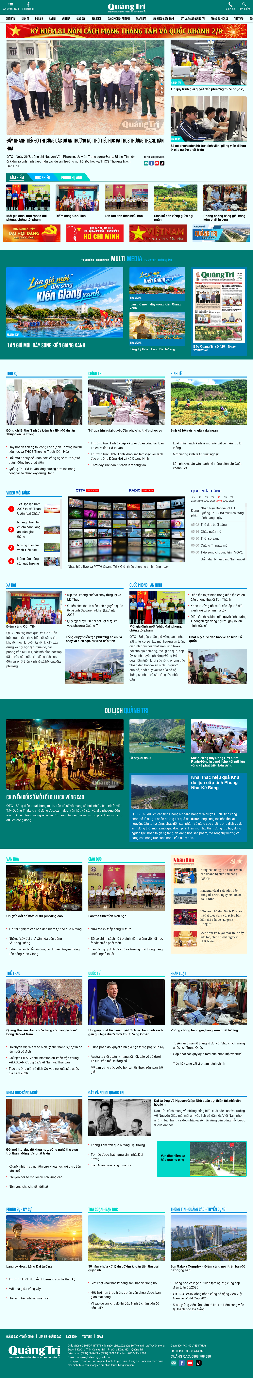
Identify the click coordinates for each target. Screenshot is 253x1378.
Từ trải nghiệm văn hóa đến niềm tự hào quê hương (45, 929)
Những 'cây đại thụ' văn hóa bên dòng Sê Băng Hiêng (35, 941)
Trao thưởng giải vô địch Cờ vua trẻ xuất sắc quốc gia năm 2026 (44, 1071)
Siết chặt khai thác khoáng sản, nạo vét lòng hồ (124, 1283)
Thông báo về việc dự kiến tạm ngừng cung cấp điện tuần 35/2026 (206, 1285)
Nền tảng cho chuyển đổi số (28, 1186)
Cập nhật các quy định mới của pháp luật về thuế (207, 1054)
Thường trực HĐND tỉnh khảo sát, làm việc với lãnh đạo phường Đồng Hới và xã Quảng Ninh (127, 456)
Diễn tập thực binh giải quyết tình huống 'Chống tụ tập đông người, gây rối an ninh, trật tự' (218, 621)
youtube (87, 1336)
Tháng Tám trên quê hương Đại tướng (118, 1145)
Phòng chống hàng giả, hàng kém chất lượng (224, 217)
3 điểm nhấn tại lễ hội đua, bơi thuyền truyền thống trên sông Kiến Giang (44, 951)
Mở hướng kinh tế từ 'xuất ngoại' (196, 454)
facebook (71, 1336)
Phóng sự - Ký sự (219, 18)
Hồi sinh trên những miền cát (29, 1298)
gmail (100, 1336)
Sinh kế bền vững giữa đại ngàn (194, 430)
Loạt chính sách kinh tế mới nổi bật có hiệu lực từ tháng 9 (207, 445)
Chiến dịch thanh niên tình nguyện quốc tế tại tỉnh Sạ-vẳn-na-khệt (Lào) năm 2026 (95, 610)
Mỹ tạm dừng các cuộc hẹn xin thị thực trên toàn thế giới (127, 1070)
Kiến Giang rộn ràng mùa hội (111, 1165)
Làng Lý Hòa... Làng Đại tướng (36, 345)
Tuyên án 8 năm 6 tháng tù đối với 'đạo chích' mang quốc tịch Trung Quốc (209, 1045)
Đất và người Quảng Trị (193, 18)
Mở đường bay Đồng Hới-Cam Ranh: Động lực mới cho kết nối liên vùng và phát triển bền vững (218, 761)
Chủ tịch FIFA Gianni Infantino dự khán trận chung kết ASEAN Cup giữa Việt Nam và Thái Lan (44, 1060)
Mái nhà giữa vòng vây (25, 1289)
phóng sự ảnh (165, 260)
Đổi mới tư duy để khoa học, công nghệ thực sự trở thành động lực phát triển (75, 140)
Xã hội (52, 18)
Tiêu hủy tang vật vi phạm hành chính (199, 1063)
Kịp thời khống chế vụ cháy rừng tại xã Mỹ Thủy (94, 597)
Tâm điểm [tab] (16, 177)
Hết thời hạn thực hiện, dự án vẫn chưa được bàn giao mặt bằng (126, 1295)
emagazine (150, 260)
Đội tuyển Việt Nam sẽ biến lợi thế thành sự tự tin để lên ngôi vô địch (45, 1049)
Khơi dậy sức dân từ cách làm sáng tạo (118, 465)
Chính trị (10, 18)
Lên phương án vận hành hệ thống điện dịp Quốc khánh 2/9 (207, 466)
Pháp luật (141, 18)
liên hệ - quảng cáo (50, 1336)
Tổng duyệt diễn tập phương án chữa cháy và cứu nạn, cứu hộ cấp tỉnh (94, 639)
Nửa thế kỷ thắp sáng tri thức (111, 929)
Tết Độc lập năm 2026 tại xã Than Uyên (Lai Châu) (29, 508)
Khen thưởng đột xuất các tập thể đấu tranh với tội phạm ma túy (217, 608)
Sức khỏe (96, 18)
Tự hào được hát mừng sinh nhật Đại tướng (117, 1157)
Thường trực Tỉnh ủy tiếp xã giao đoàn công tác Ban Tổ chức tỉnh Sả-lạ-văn (127, 445)
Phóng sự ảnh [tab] (71, 177)
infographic (102, 260)
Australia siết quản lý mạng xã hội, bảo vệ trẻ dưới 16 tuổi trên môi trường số (126, 1059)
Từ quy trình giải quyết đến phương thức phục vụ (208, 89)
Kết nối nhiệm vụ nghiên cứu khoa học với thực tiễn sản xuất (45, 1169)
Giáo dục (81, 18)
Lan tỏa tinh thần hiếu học (124, 216)
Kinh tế (25, 18)
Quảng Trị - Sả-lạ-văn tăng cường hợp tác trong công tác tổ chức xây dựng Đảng (42, 471)
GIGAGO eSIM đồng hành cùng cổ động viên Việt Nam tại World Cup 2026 (207, 1296)
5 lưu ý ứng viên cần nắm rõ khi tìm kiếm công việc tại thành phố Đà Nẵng (208, 1307)
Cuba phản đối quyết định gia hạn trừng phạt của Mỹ (127, 1047)
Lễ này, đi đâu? (140, 758)
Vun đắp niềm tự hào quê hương (173, 1157)
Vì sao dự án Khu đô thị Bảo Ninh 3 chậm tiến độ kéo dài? (125, 1306)
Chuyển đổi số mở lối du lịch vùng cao (45, 797)
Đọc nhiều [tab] (42, 177)
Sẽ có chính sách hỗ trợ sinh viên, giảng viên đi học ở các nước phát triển (127, 941)
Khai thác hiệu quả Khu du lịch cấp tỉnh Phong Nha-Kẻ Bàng (215, 782)
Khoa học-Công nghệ (163, 18)
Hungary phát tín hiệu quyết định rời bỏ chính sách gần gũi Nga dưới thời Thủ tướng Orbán (125, 1032)
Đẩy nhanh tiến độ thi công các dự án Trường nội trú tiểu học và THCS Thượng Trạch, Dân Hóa (45, 449)
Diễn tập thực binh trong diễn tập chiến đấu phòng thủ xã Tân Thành (218, 597)
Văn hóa (66, 18)
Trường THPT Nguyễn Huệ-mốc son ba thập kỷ (42, 1279)
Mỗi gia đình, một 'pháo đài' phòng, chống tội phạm (26, 217)
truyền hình (87, 260)
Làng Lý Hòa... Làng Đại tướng (29, 1266)
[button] (162, 76)
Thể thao (239, 18)
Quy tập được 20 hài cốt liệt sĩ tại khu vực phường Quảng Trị (93, 623)
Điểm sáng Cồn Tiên (71, 216)
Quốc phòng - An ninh (119, 18)
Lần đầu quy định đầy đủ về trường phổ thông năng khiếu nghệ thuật (127, 951)
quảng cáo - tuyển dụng (20, 1336)
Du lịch (39, 18)
